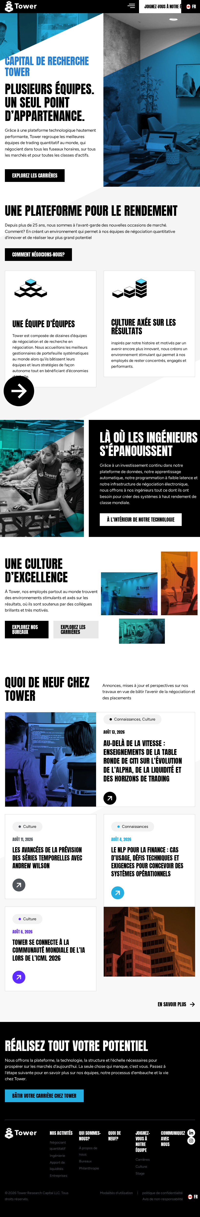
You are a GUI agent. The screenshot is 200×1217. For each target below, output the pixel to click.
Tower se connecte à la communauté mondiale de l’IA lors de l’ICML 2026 (48, 950)
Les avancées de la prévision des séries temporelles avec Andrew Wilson (47, 857)
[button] (131, 5)
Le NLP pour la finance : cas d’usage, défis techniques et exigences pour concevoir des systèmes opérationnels (147, 861)
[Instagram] (191, 1141)
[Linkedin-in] (191, 1133)
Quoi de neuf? (114, 1136)
